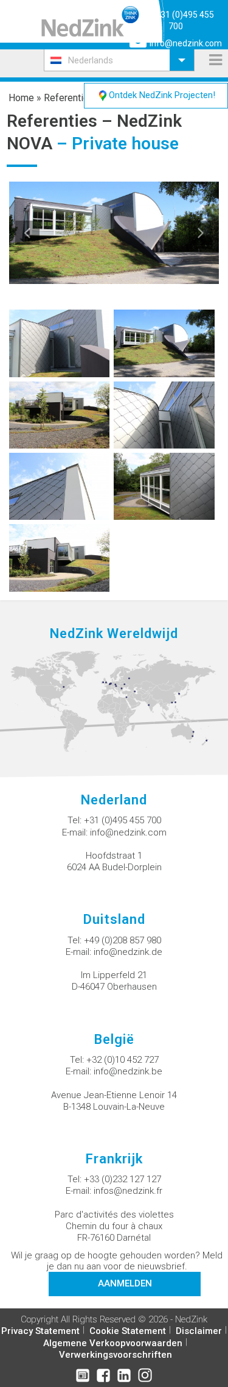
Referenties (69, 98)
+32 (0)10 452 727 (122, 1059)
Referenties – (62, 121)
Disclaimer (199, 1331)
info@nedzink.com (186, 43)
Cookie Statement (127, 1331)
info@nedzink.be (128, 1071)
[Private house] (59, 343)
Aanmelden (125, 1283)
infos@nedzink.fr (128, 1190)
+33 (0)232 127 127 (122, 1179)
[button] (119, 60)
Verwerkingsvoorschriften (115, 1355)
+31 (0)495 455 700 (122, 820)
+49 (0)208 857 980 (122, 940)
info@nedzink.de (128, 951)
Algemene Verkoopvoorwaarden (112, 1343)
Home (21, 98)
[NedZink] (90, 21)
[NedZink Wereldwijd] (114, 700)
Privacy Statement (40, 1331)
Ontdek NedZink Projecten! (162, 95)
